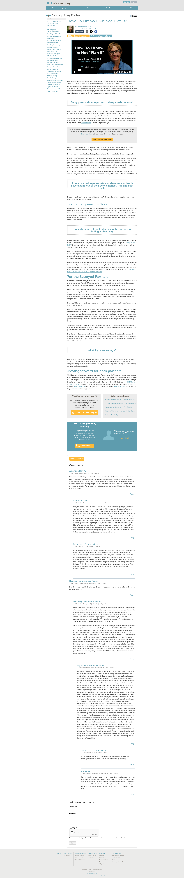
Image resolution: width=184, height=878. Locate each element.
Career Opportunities (92, 873)
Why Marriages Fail (53, 89)
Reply (132, 494)
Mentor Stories (52, 56)
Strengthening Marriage (55, 80)
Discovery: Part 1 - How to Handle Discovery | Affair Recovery (101, 270)
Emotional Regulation (54, 36)
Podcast (114, 859)
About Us (109, 8)
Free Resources (121, 8)
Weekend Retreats (79, 859)
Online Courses (78, 857)
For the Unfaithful (53, 43)
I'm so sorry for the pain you (86, 544)
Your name (73, 806)
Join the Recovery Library (102, 36)
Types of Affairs (52, 87)
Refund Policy (94, 875)
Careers (101, 855)
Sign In (126, 2)
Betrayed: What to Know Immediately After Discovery (120, 411)
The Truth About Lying (111, 415)
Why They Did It (52, 91)
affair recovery (61, 3)
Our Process (66, 855)
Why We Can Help (104, 864)
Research (98, 8)
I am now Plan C (81, 501)
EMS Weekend (74, 384)
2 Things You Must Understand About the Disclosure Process (120, 403)
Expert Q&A (53, 23)
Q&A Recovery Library (54, 58)
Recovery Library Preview (65, 15)
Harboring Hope (86, 134)
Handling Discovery (53, 45)
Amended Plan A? (77, 471)
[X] (91, 31)
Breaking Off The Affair (55, 34)
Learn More (86, 446)
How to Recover (67, 853)
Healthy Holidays (52, 47)
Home (59, 853)
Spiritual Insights (52, 78)
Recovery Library (79, 855)
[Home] (50, 3)
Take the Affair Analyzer (78, 36)
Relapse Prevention (53, 67)
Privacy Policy (101, 875)
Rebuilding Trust (52, 60)
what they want (86, 123)
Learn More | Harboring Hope (102, 139)
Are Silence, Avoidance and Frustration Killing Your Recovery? (120, 399)
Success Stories (86, 8)
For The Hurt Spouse (54, 40)
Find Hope (50, 38)
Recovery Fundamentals (55, 65)
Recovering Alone (53, 62)
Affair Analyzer (116, 857)
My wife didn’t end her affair (90, 665)
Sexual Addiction (52, 73)
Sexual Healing (52, 76)
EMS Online (131, 382)
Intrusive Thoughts (53, 54)
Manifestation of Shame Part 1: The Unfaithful (118, 407)
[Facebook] (95, 31)
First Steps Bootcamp (118, 855)
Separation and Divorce (54, 71)
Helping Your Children (54, 49)
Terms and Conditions (84, 875)
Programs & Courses (69, 8)
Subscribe (79, 32)
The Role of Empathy (54, 82)
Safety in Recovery (53, 69)
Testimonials (91, 857)
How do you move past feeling (84, 581)
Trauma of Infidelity (53, 84)
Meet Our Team (103, 859)
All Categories (51, 30)
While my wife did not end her (87, 602)
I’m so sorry (87, 771)
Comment (72, 813)
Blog (131, 8)
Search (52, 26)
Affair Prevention (53, 32)
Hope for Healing (119, 386)
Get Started (54, 8)
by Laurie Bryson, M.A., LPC (83, 26)
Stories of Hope (92, 855)
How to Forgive (52, 51)
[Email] (87, 31)
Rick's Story (102, 862)
